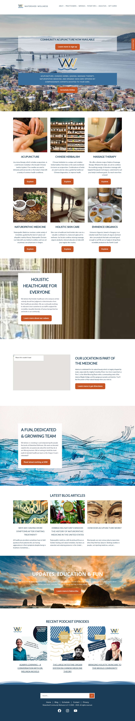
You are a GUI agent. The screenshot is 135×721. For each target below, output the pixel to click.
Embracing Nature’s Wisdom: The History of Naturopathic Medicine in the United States (67, 531)
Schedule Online (67, 90)
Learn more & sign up (67, 47)
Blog (56, 702)
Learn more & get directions (90, 386)
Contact (76, 702)
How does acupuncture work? (104, 528)
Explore (30, 182)
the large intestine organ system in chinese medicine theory (67, 668)
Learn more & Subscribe (67, 591)
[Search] (91, 695)
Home (48, 702)
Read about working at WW (36, 462)
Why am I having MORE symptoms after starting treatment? (30, 531)
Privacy (86, 702)
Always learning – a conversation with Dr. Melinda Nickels (30, 668)
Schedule (66, 702)
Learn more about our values (36, 318)
